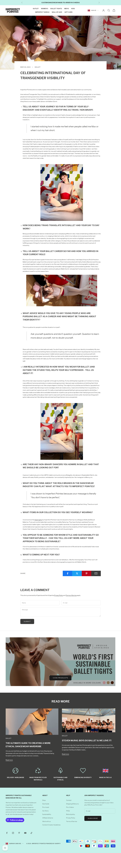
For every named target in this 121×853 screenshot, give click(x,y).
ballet (37, 67)
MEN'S (66, 8)
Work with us (46, 821)
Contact (68, 800)
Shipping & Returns (72, 804)
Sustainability (46, 814)
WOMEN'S (44, 8)
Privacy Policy (58, 595)
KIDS (73, 8)
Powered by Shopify (53, 843)
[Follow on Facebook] (7, 833)
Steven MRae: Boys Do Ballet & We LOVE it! (86, 740)
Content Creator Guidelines (51, 825)
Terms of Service (71, 595)
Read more (9, 760)
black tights (38, 520)
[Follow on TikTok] (31, 833)
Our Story (45, 811)
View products (60, 678)
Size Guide (45, 804)
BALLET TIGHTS (56, 8)
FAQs (68, 811)
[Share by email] (96, 573)
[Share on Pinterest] (86, 573)
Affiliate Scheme (47, 818)
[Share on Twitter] (77, 573)
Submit (27, 621)
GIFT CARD (68, 12)
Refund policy (70, 814)
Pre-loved (45, 807)
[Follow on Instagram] (13, 833)
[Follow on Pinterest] (19, 833)
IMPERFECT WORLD (42, 12)
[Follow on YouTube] (25, 833)
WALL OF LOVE (57, 12)
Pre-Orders (70, 807)
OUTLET (36, 8)
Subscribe (93, 818)
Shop (44, 800)
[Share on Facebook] (67, 573)
